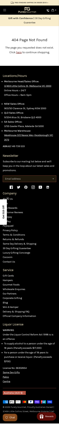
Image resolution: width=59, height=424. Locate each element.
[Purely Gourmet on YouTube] (40, 188)
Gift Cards (8, 275)
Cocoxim (7, 257)
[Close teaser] (7, 198)
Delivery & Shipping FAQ (16, 311)
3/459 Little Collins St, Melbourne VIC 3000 (27, 86)
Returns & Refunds (13, 239)
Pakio (6, 377)
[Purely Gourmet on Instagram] (33, 188)
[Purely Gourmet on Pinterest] (26, 188)
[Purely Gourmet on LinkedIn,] (47, 188)
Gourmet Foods (11, 284)
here (19, 52)
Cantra (6, 381)
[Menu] (5, 10)
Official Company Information (19, 316)
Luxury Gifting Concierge (16, 252)
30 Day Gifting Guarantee (17, 248)
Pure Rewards (10, 207)
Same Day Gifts (11, 372)
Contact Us (9, 261)
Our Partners (9, 293)
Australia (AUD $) (13, 392)
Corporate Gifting (12, 298)
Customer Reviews (13, 212)
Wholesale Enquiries (14, 289)
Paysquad (8, 225)
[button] (3, 212)
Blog (5, 302)
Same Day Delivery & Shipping (19, 243)
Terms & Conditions (14, 234)
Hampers (8, 280)
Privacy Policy (10, 230)
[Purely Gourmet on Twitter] (18, 188)
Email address (12, 176)
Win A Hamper (10, 307)
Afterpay (7, 216)
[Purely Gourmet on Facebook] (11, 188)
